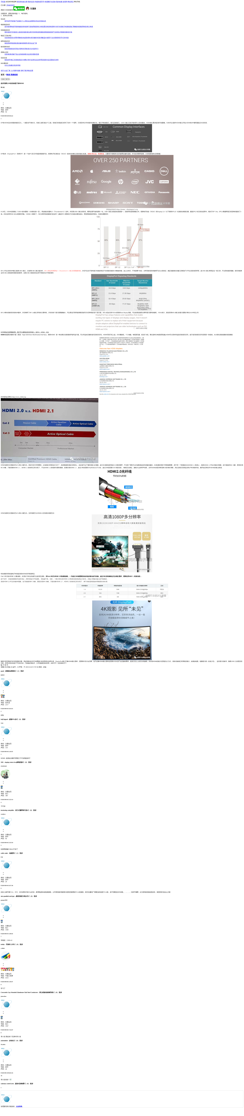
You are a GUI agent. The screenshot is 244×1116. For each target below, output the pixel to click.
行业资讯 (33, 60)
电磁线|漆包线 (22, 26)
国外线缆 (8, 32)
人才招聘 (14, 70)
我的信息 (31, 1)
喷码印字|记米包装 (62, 37)
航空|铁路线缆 (66, 26)
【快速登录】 (10, 5)
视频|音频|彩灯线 (66, 32)
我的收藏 (59, 1)
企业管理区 (39, 60)
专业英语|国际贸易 (32, 54)
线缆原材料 (8, 43)
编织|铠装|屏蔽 (38, 37)
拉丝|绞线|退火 (9, 37)
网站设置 (30, 70)
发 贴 (3, 79)
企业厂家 (34, 43)
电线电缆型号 (39, 1)
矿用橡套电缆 (75, 26)
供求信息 (37, 21)
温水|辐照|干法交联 (49, 37)
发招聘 (65, 1)
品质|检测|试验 (9, 54)
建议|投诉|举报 (15, 65)
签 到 (7, 79)
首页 (2, 70)
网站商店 (70, 1)
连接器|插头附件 (27, 32)
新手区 (7, 21)
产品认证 (17, 54)
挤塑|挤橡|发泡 (19, 37)
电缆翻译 (48, 1)
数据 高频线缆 (12, 75)
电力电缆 (40, 26)
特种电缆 (36, 32)
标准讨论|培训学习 (32, 49)
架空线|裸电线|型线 (11, 26)
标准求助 (8, 49)
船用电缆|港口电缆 (86, 26)
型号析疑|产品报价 (15, 21)
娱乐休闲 (55, 60)
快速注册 (24, 1)
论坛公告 (8, 65)
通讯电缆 (47, 26)
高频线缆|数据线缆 (45, 32)
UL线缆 (19, 32)
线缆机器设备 (16, 43)
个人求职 (25, 21)
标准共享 (14, 49)
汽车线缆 (14, 32)
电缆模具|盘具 (26, 43)
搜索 (18, 70)
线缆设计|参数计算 (23, 60)
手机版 (3, 1)
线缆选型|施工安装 (11, 60)
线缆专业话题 (47, 60)
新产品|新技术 (56, 32)
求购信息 (43, 21)
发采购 (53, 1)
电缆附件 (53, 26)
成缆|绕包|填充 (29, 37)
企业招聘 (31, 21)
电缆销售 (23, 54)
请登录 (19, 1)
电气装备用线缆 (32, 26)
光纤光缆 (59, 26)
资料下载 (24, 70)
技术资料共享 (21, 49)
